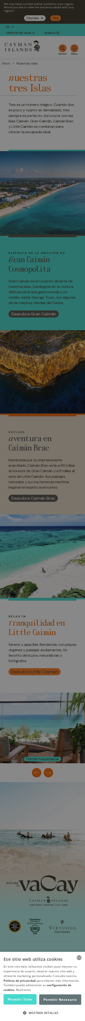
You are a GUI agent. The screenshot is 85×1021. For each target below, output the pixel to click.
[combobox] (79, 957)
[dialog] (42, 986)
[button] (42, 1013)
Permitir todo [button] (20, 999)
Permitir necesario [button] (60, 999)
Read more (23, 990)
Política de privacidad (20, 981)
